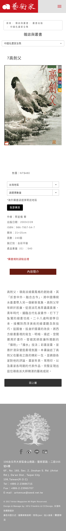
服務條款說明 (24, 515)
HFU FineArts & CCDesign (39, 506)
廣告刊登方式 (10, 515)
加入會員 (48, 515)
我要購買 (15, 207)
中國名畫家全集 (19, 27)
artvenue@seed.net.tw (28, 492)
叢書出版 (38, 23)
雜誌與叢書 (22, 23)
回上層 (33, 382)
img (21, 451)
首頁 (9, 23)
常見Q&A (37, 515)
